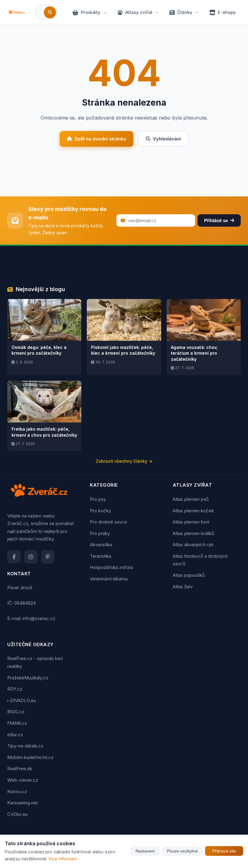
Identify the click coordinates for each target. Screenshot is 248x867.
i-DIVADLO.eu (21, 700)
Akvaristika (101, 544)
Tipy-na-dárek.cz (25, 746)
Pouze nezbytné (182, 851)
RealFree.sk (19, 768)
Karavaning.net (22, 803)
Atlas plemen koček (193, 511)
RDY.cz (14, 689)
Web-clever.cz (22, 780)
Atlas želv (183, 586)
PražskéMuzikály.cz (27, 678)
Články (184, 12)
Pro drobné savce (108, 522)
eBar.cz (15, 734)
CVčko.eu (17, 814)
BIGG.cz (15, 711)
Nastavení (145, 851)
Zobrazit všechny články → (124, 461)
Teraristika (100, 556)
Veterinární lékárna (109, 579)
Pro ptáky (100, 533)
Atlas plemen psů (191, 499)
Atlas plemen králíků (193, 533)
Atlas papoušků (189, 575)
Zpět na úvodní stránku (100, 139)
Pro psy (98, 499)
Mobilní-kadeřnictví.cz (30, 757)
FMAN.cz (17, 723)
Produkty (90, 12)
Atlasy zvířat (138, 12)
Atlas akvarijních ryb (193, 544)
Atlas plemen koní (191, 522)
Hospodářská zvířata (111, 567)
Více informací (62, 858)
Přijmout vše (224, 851)
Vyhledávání (167, 139)
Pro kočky (100, 511)
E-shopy (227, 12)
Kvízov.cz (17, 791)
